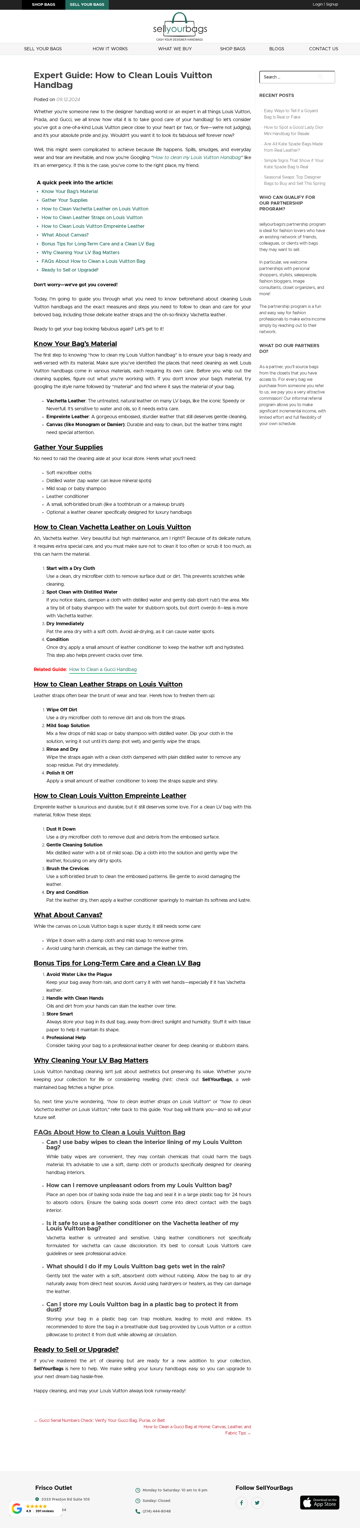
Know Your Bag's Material (70, 191)
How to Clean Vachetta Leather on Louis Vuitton (95, 209)
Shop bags (43, 5)
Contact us (323, 49)
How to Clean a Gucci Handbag (103, 669)
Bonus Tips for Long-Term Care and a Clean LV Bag (98, 244)
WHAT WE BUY (175, 49)
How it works (110, 49)
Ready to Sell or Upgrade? (70, 270)
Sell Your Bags (43, 49)
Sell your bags (87, 5)
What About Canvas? (65, 235)
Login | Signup (325, 4)
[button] (35, 1508)
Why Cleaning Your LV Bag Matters (81, 252)
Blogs (276, 49)
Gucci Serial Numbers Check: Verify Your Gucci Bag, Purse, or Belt (99, 1420)
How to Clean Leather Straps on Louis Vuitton (92, 217)
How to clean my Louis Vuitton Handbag (197, 157)
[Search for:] (292, 77)
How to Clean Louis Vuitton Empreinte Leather (93, 226)
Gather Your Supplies (65, 200)
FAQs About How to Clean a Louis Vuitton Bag (93, 261)
